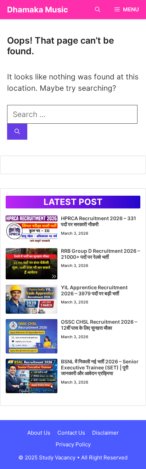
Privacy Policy (73, 444)
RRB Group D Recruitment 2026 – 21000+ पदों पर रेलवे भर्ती (100, 254)
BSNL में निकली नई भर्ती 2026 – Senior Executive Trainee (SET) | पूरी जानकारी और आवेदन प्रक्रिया (100, 367)
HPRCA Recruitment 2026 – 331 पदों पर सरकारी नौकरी (98, 221)
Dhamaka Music (37, 9)
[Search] (17, 132)
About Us (38, 432)
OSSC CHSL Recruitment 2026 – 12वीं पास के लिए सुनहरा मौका (99, 325)
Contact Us (71, 432)
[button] (97, 9)
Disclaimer (105, 432)
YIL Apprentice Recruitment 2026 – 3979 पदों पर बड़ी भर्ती (94, 290)
